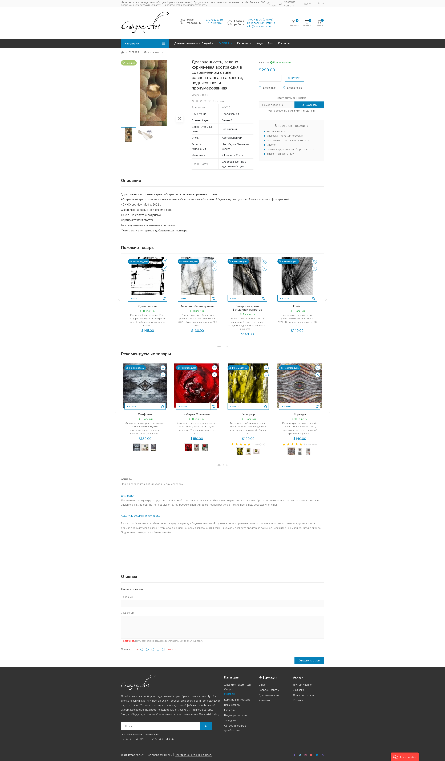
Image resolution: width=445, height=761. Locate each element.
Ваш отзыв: (127, 612)
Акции (259, 43)
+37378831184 (212, 23)
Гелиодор (248, 414)
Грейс (297, 306)
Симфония (145, 414)
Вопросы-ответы (269, 689)
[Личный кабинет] (321, 3)
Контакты (284, 43)
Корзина (298, 700)
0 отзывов (218, 101)
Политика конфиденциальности (193, 754)
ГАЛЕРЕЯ (134, 52)
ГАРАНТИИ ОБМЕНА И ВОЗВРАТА (140, 516)
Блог (270, 43)
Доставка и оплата (289, 3)
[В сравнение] (164, 268)
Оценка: (125, 649)
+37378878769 (213, 19)
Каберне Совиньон (196, 414)
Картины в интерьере (237, 699)
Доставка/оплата (269, 695)
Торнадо (300, 414)
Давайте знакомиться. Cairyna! (192, 43)
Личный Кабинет (303, 684)
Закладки (298, 689)
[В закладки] (164, 261)
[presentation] (119, 299)
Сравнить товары (303, 695)
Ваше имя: (127, 596)
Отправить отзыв (309, 660)
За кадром (230, 720)
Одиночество (147, 306)
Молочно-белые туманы (197, 306)
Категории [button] (131, 43)
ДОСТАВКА (127, 495)
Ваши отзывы (232, 704)
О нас (274, 3)
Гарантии (242, 43)
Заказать (311, 104)
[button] (319, 23)
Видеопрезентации (235, 715)
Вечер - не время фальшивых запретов (247, 307)
